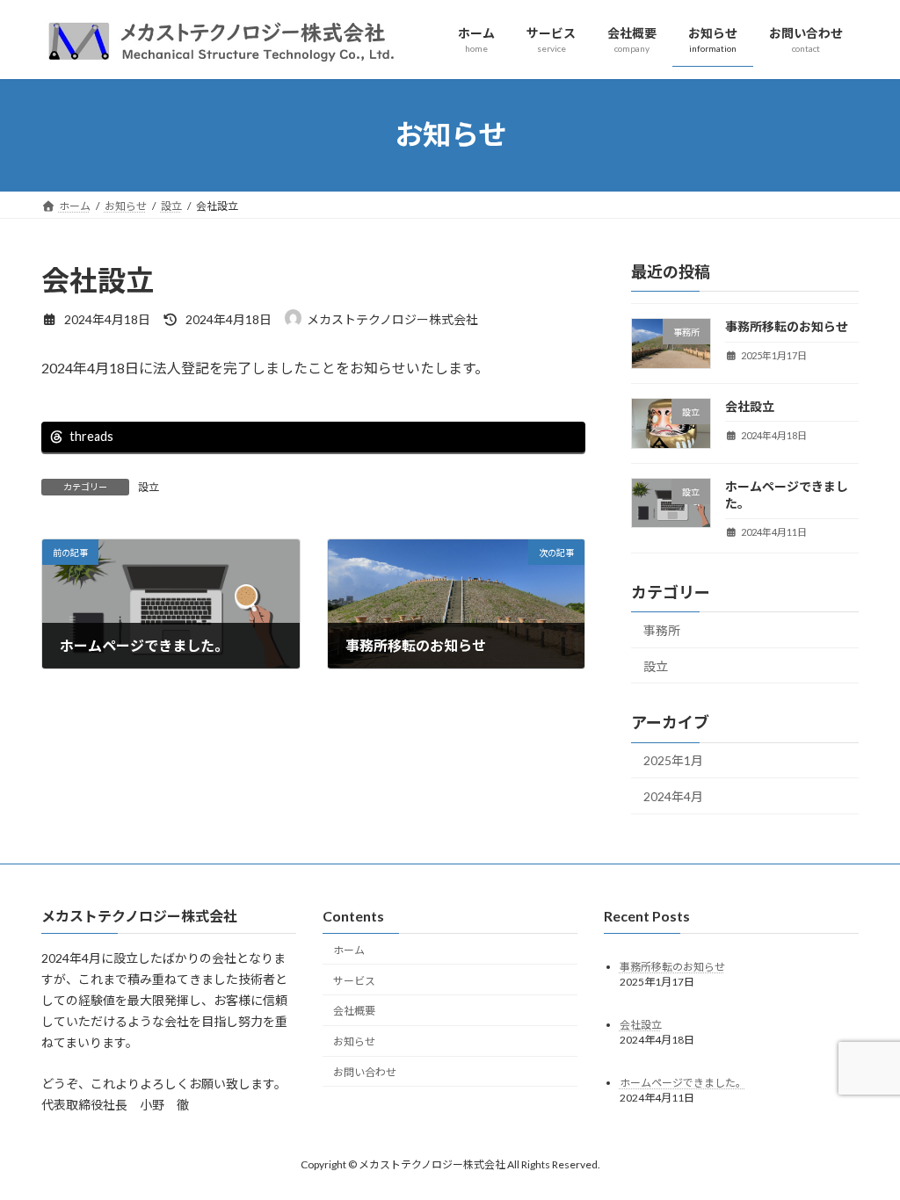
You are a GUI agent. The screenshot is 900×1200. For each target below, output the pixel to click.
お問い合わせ (364, 1072)
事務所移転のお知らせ (786, 326)
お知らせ (354, 1041)
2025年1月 (673, 760)
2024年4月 (673, 796)
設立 (148, 487)
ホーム (349, 949)
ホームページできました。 (683, 1081)
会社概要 (354, 1010)
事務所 (661, 630)
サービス (354, 980)
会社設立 (749, 405)
